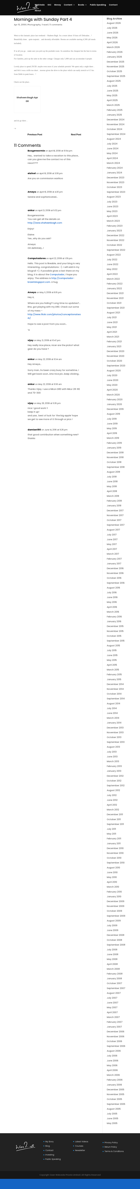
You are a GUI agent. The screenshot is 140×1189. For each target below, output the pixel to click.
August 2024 (114, 139)
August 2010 (113, 867)
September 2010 (116, 862)
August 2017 (113, 529)
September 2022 (116, 250)
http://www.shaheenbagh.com (45, 222)
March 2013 (113, 761)
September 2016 (116, 582)
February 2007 (114, 1022)
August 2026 (114, 23)
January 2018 (114, 505)
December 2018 (115, 452)
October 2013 (114, 737)
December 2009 (115, 901)
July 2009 (112, 925)
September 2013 (116, 742)
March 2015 (113, 669)
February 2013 (114, 766)
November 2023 (115, 182)
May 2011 (111, 833)
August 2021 (113, 312)
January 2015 (114, 679)
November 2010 (115, 853)
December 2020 (115, 351)
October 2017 (114, 520)
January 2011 (114, 843)
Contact (113, 5)
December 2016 (115, 568)
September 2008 (116, 944)
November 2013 (115, 732)
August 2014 (113, 703)
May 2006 (112, 1065)
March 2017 (113, 553)
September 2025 (116, 76)
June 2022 (112, 264)
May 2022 (112, 269)
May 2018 (112, 486)
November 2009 (115, 906)
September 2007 (116, 988)
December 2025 (115, 61)
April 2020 (112, 389)
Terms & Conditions (114, 1151)
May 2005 (112, 1123)
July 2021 (112, 317)
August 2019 (113, 413)
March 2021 (113, 336)
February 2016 (114, 616)
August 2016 (113, 587)
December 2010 (115, 848)
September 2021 (116, 307)
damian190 (34, 429)
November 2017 (115, 515)
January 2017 (114, 563)
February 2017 (114, 558)
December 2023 (115, 177)
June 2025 (112, 90)
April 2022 (112, 274)
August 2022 (114, 254)
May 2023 (112, 211)
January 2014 (114, 722)
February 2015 (114, 674)
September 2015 (116, 640)
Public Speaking (98, 5)
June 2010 (112, 872)
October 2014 (114, 693)
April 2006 (112, 1070)
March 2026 (113, 47)
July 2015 (112, 650)
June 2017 (112, 539)
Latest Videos (81, 1141)
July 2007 (112, 997)
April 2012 (112, 804)
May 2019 (112, 428)
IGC (49, 5)
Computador (57, 274)
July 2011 (111, 829)
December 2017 (115, 510)
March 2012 (113, 809)
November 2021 (115, 298)
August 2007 (114, 993)
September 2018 (116, 467)
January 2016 (114, 621)
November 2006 (115, 1036)
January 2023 (114, 230)
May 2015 (112, 660)
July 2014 (112, 708)
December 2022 (115, 235)
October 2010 (114, 857)
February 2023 (114, 225)
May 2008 (112, 959)
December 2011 (115, 814)
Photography (34, 24)
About (38, 11)
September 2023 (116, 192)
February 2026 (114, 52)
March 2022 (113, 278)
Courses (79, 1146)
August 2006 (114, 1050)
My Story (49, 1141)
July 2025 (112, 85)
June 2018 (112, 481)
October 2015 (114, 636)
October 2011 (114, 819)
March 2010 (113, 886)
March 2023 (113, 220)
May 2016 (112, 602)
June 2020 (112, 380)
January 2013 (114, 771)
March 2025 (113, 105)
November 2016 (115, 573)
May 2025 (112, 95)
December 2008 (115, 935)
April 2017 (112, 549)
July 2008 (112, 949)
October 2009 (114, 911)
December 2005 (115, 1089)
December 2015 (115, 626)
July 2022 (112, 259)
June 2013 (112, 756)
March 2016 (113, 611)
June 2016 (112, 597)
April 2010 (112, 882)
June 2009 (112, 930)
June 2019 (112, 423)
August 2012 (113, 790)
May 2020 (112, 385)
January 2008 (114, 978)
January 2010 (114, 896)
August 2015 (113, 645)
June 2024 (112, 148)
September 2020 (116, 365)
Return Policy (111, 1147)
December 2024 (115, 119)
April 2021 (112, 332)
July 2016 (112, 592)
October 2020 (114, 360)
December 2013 (115, 727)
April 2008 (112, 964)
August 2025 (114, 81)
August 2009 (114, 920)
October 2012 (114, 780)
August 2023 (114, 196)
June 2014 (112, 713)
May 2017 (112, 544)
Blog (47, 1146)
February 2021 (114, 341)
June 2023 (112, 206)
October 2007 (114, 983)
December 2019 (115, 409)
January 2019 (114, 447)
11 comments (55, 24)
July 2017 (112, 534)
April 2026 (112, 42)
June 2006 (112, 1060)
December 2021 (115, 293)
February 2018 (114, 500)
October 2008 (114, 940)
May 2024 (112, 153)
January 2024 (114, 172)
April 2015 (112, 664)
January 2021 (114, 346)
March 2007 (113, 1017)
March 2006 (113, 1075)
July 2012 (112, 795)
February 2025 (114, 110)
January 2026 (114, 56)
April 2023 (112, 216)
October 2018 (114, 462)
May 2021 (112, 327)
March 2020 (113, 394)
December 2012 (115, 775)
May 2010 (112, 877)
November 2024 (115, 124)
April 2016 (112, 607)
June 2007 (112, 1002)
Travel (45, 24)
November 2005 (115, 1094)
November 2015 (115, 631)
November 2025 (115, 66)
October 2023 (114, 187)
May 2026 (112, 37)
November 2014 (115, 689)
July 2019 (112, 418)
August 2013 (113, 746)
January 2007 (114, 1026)
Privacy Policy (111, 1142)
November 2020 (115, 356)
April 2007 (112, 1012)
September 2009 (116, 915)
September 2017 (116, 525)
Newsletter (80, 1150)
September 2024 (116, 134)
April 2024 (112, 158)
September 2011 (115, 824)
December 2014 (115, 684)
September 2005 (116, 1104)
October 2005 (114, 1099)
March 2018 (113, 496)
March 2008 (113, 969)
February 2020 (114, 399)
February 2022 (114, 283)
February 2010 (114, 891)
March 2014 (113, 718)
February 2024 (115, 167)
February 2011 (114, 838)
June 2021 (112, 322)
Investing (49, 1154)
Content (68, 5)
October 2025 (114, 71)
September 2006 (116, 1046)
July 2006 (112, 1055)
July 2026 (112, 27)
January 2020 (114, 404)
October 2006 (114, 1041)
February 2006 (114, 1079)
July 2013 (112, 751)
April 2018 (112, 491)
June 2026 (112, 32)
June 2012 (112, 800)
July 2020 (112, 375)
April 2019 (112, 433)
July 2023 (112, 201)
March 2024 (113, 163)
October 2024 (114, 129)
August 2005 (114, 1108)
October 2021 (114, 303)
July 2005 (112, 1113)
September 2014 (116, 698)
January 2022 (114, 288)
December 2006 (115, 1031)
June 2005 (112, 1118)
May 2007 (112, 1007)
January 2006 (114, 1084)
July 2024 (112, 143)
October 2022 (114, 245)
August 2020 (114, 370)
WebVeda (40, 5)
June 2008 (112, 954)
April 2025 (112, 100)
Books (81, 5)
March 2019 (113, 438)
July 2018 (112, 476)
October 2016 (114, 578)
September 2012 (116, 785)
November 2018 (115, 457)
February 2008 (114, 973)
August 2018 (113, 471)
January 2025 (114, 114)
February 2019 (114, 443)
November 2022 (115, 240)
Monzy (57, 5)
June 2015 (112, 655)
